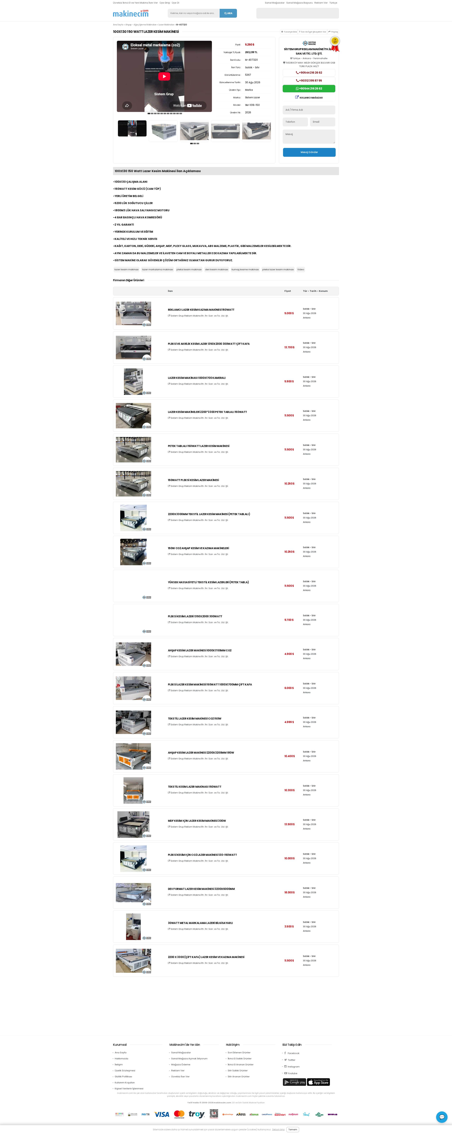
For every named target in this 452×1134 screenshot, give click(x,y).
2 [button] (152, 114)
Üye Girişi (165, 2)
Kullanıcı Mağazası (311, 97)
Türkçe (333, 2)
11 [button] (180, 114)
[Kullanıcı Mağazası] (309, 44)
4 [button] (158, 114)
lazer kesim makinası (126, 269)
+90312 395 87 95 (310, 81)
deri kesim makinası (216, 269)
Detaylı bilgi (278, 1129)
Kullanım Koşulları (125, 1082)
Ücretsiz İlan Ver (180, 1076)
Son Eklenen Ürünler (239, 1052)
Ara (229, 13)
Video (300, 269)
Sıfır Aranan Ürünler (239, 1076)
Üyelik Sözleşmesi (125, 1070)
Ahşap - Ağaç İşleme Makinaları (140, 24)
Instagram (294, 1066)
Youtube (292, 1073)
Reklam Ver (321, 2)
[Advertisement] (219, 1005)
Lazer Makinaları (166, 24)
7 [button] (168, 114)
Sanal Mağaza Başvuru (299, 2)
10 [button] (177, 114)
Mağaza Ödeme (180, 1064)
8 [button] (171, 114)
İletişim (119, 1064)
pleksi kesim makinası (189, 269)
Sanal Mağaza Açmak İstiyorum (189, 1058)
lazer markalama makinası (157, 269)
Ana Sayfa (118, 24)
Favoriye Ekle (290, 31)
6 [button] (164, 114)
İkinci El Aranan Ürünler (241, 1064)
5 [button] (161, 114)
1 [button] (149, 114)
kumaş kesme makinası (245, 269)
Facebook (293, 1053)
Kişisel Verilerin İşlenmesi (129, 1088)
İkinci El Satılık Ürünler (240, 1058)
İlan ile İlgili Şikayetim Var (313, 31)
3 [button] (155, 114)
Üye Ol (175, 2)
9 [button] (174, 114)
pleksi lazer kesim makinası (278, 269)
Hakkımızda (121, 1058)
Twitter (291, 1060)
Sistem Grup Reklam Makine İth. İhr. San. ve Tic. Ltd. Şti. (199, 315)
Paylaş (334, 31)
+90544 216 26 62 (310, 73)
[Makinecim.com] (130, 13)
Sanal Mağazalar (275, 2)
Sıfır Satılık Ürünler (238, 1070)
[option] (164, 76)
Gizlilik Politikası (123, 1076)
